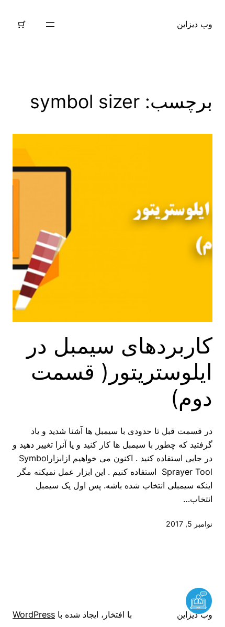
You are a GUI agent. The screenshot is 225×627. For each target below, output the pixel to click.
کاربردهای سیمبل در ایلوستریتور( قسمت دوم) (119, 372)
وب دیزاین (194, 24)
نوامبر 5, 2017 (189, 523)
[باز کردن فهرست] (50, 24)
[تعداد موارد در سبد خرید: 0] (22, 24)
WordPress (34, 614)
